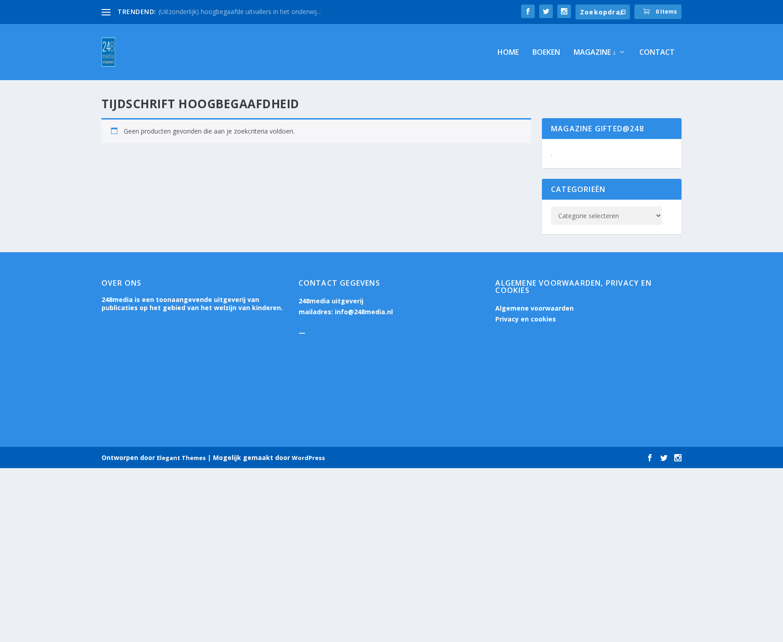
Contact (657, 52)
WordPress (308, 458)
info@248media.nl (364, 311)
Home (508, 52)
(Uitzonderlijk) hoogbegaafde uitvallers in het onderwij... (240, 11)
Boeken (546, 52)
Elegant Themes (181, 458)
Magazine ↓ (595, 52)
